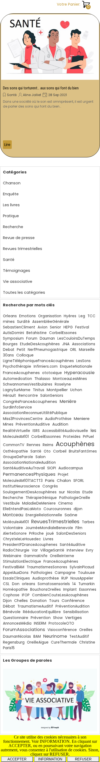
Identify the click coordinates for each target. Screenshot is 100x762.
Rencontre (28, 395)
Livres (48, 539)
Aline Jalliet (32, 95)
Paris (49, 480)
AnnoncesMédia (17, 623)
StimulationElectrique (22, 561)
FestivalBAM (13, 567)
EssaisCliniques (16, 578)
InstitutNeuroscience (21, 486)
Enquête (11, 194)
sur (62, 492)
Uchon (76, 389)
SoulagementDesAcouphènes (30, 492)
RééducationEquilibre (42, 611)
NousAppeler (81, 578)
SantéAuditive (72, 544)
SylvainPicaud (82, 567)
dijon (78, 508)
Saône (71, 515)
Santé (12, 95)
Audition (60, 424)
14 (74, 583)
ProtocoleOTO (61, 623)
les (93, 430)
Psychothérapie (17, 366)
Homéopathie (15, 589)
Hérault (9, 395)
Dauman (47, 338)
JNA (66, 344)
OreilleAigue (38, 642)
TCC (91, 316)
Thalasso (42, 378)
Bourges (10, 344)
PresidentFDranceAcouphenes (30, 544)
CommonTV (13, 444)
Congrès (50, 486)
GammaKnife (35, 555)
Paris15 (9, 647)
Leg (82, 316)
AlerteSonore (15, 533)
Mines (8, 424)
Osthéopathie (15, 451)
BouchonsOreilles (45, 589)
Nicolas (73, 492)
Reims (48, 444)
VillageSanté (52, 550)
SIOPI (51, 468)
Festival (82, 327)
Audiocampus (70, 468)
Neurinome (55, 636)
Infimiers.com (46, 366)
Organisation (49, 316)
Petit (21, 349)
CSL (6, 583)
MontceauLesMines (70, 378)
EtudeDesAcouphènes (40, 344)
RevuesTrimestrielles (55, 521)
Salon (40, 456)
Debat (8, 349)
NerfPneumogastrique (47, 349)
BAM (37, 636)
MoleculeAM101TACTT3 (23, 480)
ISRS (36, 430)
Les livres (11, 205)
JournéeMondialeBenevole (49, 527)
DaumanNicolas (17, 636)
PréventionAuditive (33, 424)
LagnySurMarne (16, 389)
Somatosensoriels (54, 583)
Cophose (11, 595)
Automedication (17, 378)
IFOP (26, 595)
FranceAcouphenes (21, 372)
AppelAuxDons (16, 572)
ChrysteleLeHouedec (22, 539)
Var (35, 550)
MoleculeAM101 (16, 436)
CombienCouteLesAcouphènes (60, 595)
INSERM (40, 623)
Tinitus (38, 389)
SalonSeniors (51, 395)
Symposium (13, 338)
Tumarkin (86, 583)
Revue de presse (19, 237)
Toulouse (86, 572)
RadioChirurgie (16, 550)
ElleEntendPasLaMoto (22, 508)
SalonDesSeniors (71, 533)
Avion (42, 327)
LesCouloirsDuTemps (76, 338)
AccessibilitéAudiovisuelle (65, 430)
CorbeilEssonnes (46, 436)
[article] (50, 85)
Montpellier (57, 389)
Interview (75, 550)
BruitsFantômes (83, 451)
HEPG (68, 327)
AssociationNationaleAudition (29, 462)
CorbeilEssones (63, 332)
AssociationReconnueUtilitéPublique (35, 412)
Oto (47, 451)
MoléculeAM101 (16, 522)
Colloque (25, 355)
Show (58, 617)
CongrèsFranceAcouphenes (30, 401)
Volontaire (13, 527)
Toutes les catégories (24, 292)
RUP (64, 578)
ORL (73, 349)
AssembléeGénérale (50, 321)
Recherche (13, 226)
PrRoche (36, 533)
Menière (67, 401)
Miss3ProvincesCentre (23, 418)
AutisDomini (13, 332)
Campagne (65, 572)
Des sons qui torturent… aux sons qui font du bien (41, 88)
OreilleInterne (62, 555)
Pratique (11, 216)
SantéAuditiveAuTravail (24, 468)
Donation (38, 600)
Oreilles (86, 629)
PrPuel (88, 436)
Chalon (64, 480)
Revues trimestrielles (22, 248)
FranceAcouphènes (60, 561)
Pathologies (41, 572)
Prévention (41, 617)
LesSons (83, 360)
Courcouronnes (57, 508)
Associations (83, 344)
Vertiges (73, 617)
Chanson (12, 183)
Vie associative (17, 281)
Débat (9, 606)
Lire (7, 144)
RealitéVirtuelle (16, 430)
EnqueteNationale (76, 366)
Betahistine (36, 332)
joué (50, 533)
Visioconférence (62, 629)
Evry (89, 550)
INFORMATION (50, 759)
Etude (87, 492)
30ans (8, 355)
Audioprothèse (45, 578)
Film (78, 527)
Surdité (23, 321)
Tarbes (88, 522)
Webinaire (12, 555)
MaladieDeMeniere (39, 503)
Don (15, 583)
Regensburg (14, 642)
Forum (31, 338)
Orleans (10, 316)
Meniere (82, 418)
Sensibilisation (76, 611)
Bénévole (12, 611)
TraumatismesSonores (47, 567)
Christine (87, 642)
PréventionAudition (72, 606)
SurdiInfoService (17, 407)
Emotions (27, 316)
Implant (70, 589)
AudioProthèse (58, 418)
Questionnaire (15, 617)
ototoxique (52, 372)
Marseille (87, 349)
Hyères (70, 316)
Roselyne (63, 384)
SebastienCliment (19, 327)
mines (9, 321)
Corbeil (59, 451)
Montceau (13, 515)
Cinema (65, 503)
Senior (55, 327)
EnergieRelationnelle (44, 515)
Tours (54, 600)
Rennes (33, 444)
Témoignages (16, 270)
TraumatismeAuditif (35, 606)
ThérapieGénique (41, 497)
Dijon (7, 600)
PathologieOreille (74, 497)
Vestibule (11, 503)
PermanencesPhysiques (29, 474)
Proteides (72, 436)
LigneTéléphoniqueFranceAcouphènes (38, 360)
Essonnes (87, 589)
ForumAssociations (24, 629)
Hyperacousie (79, 373)
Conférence (73, 600)
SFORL (78, 480)
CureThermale (64, 642)
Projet (63, 474)
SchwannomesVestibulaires (27, 384)
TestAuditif (79, 636)
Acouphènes (75, 444)
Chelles (21, 600)
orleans (28, 583)
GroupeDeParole (18, 456)
